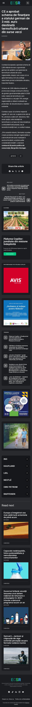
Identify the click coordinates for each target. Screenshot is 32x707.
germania (13, 156)
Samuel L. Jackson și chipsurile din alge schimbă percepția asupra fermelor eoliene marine (16, 639)
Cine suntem (9, 254)
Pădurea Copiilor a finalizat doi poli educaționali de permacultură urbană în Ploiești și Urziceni (18, 338)
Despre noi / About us (8, 699)
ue (20, 156)
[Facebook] (9, 692)
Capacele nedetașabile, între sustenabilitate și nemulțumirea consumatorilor (14, 554)
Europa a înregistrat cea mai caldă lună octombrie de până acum (15, 514)
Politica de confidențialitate (22, 699)
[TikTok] (12, 692)
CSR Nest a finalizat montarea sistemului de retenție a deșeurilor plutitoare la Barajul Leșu (18, 348)
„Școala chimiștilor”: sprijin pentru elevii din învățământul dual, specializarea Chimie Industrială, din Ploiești (18, 357)
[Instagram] (19, 692)
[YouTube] (23, 692)
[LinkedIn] (16, 692)
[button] (3, 2)
